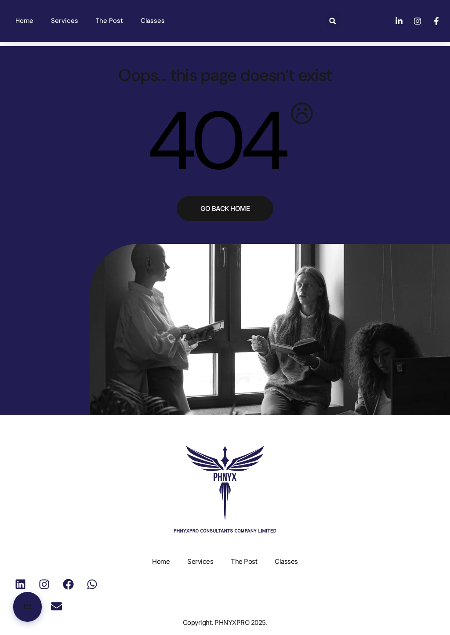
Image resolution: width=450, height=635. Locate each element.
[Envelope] (56, 606)
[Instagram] (44, 584)
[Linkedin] (20, 584)
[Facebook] (68, 584)
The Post (109, 20)
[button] (333, 21)
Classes (153, 20)
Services (64, 20)
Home (24, 20)
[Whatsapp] (92, 584)
